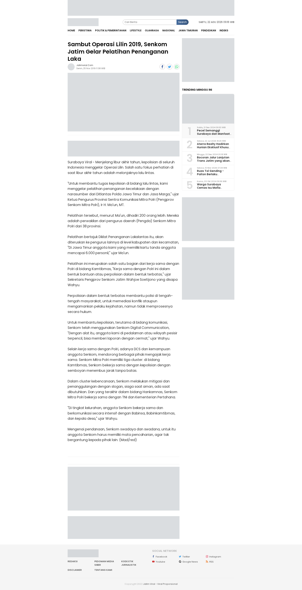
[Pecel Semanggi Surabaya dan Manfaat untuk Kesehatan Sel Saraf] (208, 109)
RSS (211, 561)
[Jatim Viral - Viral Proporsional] (83, 22)
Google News (190, 561)
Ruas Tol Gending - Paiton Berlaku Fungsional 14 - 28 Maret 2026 (214, 176)
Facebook (161, 556)
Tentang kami (103, 570)
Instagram (215, 556)
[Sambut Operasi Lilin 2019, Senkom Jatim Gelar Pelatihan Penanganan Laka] (123, 102)
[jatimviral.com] (71, 66)
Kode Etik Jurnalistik (128, 563)
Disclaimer (75, 570)
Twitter (186, 556)
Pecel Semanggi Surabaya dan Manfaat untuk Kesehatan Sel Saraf (213, 135)
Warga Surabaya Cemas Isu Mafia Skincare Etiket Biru (210, 188)
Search (182, 22)
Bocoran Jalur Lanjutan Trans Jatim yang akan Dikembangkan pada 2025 (213, 162)
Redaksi (73, 561)
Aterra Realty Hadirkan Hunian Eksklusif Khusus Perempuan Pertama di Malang (213, 149)
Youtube (160, 561)
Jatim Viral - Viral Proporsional (160, 584)
